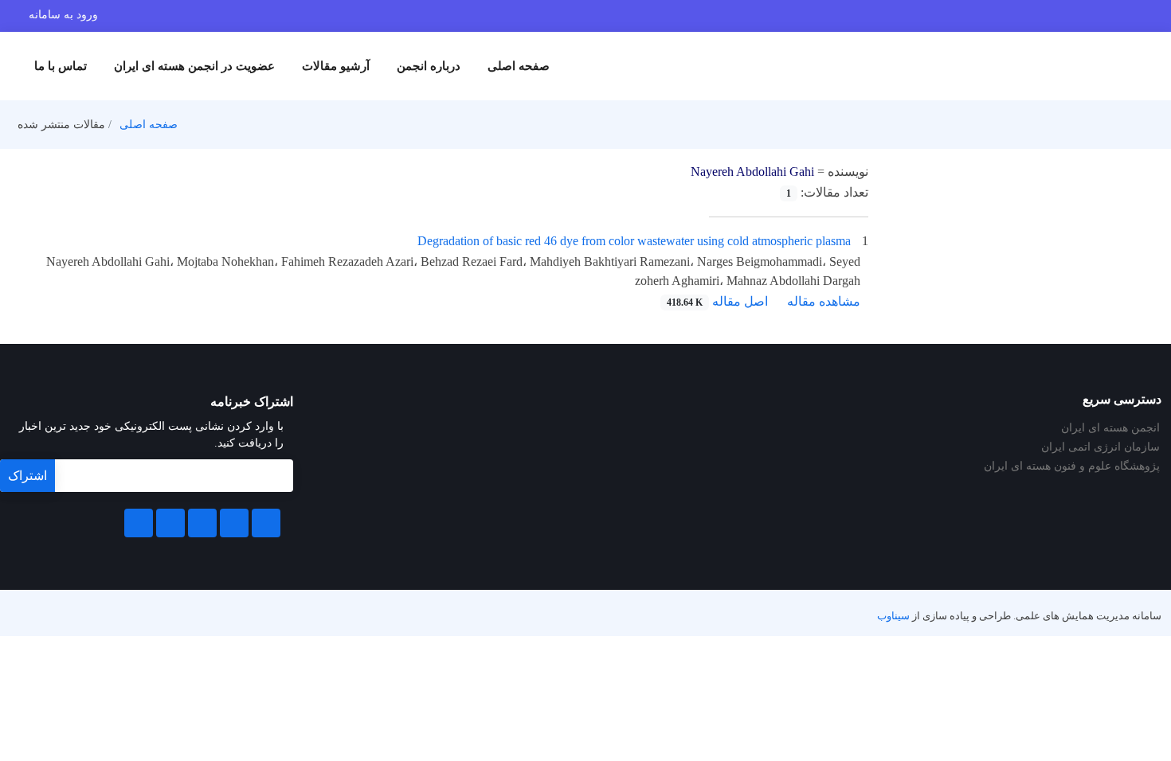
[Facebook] (266, 523)
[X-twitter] (234, 523)
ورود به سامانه (63, 15)
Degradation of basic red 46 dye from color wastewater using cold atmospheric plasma (634, 241)
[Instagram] (170, 523)
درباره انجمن (428, 66)
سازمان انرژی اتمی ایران (1100, 447)
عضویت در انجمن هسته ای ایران (194, 66)
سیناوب (893, 616)
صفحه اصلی (519, 66)
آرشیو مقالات (336, 66)
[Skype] (138, 523)
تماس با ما (60, 66)
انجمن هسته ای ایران (1110, 428)
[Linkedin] (202, 523)
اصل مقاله (717, 301)
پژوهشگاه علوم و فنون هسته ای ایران (1072, 466)
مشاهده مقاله (823, 301)
